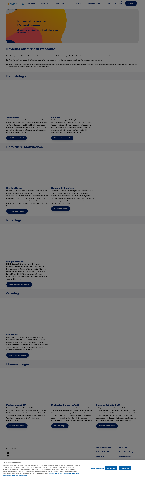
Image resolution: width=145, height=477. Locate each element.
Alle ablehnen (111, 468)
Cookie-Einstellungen (97, 468)
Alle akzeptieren (124, 468)
